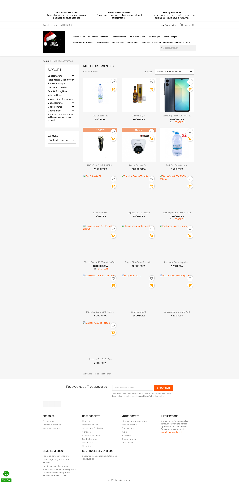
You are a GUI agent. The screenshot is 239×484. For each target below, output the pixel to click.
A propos (86, 432)
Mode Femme (118, 42)
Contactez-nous (90, 439)
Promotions (48, 421)
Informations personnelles (134, 421)
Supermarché (78, 36)
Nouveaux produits (52, 424)
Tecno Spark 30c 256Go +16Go (177, 212)
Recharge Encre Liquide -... (177, 262)
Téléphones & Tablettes (98, 36)
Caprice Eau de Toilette (139, 212)
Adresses (126, 435)
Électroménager (118, 36)
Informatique (154, 36)
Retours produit (129, 424)
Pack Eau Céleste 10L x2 (177, 165)
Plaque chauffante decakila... (139, 262)
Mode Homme (103, 42)
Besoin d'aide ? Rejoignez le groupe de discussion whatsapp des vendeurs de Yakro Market (59, 472)
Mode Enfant (132, 42)
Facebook (46, 404)
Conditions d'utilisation (93, 428)
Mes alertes (127, 442)
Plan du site (87, 442)
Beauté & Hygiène (171, 36)
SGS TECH (179, 122)
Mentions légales (90, 424)
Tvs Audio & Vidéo (137, 36)
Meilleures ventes (51, 428)
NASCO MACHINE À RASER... (100, 165)
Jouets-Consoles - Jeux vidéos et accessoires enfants (165, 42)
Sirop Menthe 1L (138, 312)
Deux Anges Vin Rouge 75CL (177, 312)
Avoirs (124, 432)
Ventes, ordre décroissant (175, 71)
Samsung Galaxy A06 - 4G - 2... (177, 115)
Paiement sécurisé (91, 435)
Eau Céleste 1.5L (100, 115)
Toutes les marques (62, 140)
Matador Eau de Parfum (100, 359)
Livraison (86, 421)
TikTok (58, 404)
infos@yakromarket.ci (171, 432)
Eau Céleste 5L (100, 212)
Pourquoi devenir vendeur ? (56, 456)
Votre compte (130, 416)
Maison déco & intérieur (83, 42)
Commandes (128, 428)
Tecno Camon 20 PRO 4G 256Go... (100, 262)
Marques (53, 135)
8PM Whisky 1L (138, 115)
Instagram (52, 404)
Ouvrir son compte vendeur (56, 466)
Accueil (55, 69)
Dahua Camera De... (138, 165)
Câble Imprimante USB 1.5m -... (100, 312)
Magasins (86, 446)
